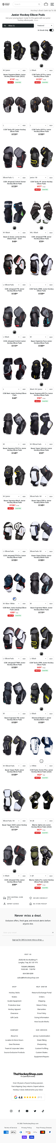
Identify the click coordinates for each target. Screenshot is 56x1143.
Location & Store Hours (14, 1040)
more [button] (36, 20)
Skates (14, 997)
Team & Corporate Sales (14, 1048)
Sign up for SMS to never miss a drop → (28, 940)
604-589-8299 (28, 973)
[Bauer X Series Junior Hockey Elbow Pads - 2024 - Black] (14, 228)
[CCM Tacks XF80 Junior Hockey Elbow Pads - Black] (41, 654)
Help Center (41, 987)
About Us (14, 1036)
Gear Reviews (14, 1044)
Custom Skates (42, 1052)
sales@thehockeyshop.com (28, 977)
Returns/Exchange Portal (41, 992)
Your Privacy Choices (44, 1128)
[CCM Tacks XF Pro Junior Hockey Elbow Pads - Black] (41, 65)
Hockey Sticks (14, 992)
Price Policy (41, 1013)
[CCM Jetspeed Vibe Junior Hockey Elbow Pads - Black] (14, 871)
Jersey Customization (41, 1036)
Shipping (41, 1001)
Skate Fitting (41, 1040)
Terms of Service (10, 1128)
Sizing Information (41, 1017)
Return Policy (42, 1005)
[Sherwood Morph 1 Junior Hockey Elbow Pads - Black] (41, 709)
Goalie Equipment (14, 1001)
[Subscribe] (52, 932)
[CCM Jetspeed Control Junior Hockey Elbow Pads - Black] (14, 332)
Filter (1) (11, 25)
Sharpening (41, 1044)
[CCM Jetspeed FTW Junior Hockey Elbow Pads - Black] (41, 228)
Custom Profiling (41, 1048)
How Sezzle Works (41, 1021)
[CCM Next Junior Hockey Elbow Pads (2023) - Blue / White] (14, 599)
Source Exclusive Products (14, 1052)
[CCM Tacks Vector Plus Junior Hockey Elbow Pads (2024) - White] (41, 761)
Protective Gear (14, 1005)
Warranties (41, 1009)
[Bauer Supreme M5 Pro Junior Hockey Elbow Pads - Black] (41, 384)
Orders (42, 997)
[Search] (39, 4)
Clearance (14, 1013)
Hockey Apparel (14, 1009)
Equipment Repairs (41, 1056)
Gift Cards (14, 1017)
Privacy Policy (26, 1128)
